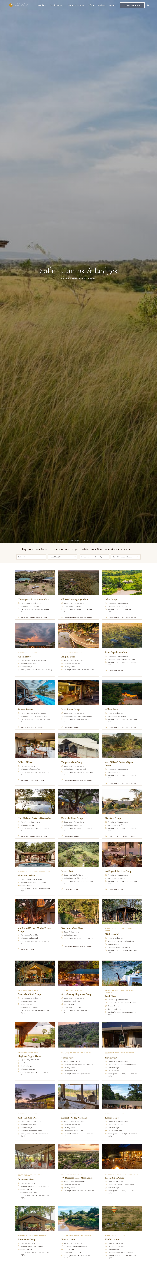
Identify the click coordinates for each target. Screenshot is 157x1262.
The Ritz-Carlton (26, 875)
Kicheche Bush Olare (28, 1117)
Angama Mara (68, 656)
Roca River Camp (26, 1239)
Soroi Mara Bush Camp (29, 994)
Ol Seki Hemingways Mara (74, 599)
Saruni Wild (111, 1057)
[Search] (148, 5)
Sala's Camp (111, 599)
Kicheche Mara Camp (72, 818)
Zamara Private (25, 709)
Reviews (101, 5)
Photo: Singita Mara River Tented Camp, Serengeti (78, 540)
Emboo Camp (68, 1239)
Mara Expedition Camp (116, 652)
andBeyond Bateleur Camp (118, 871)
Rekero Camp (112, 1117)
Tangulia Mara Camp (71, 762)
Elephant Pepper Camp (29, 1056)
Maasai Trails (67, 871)
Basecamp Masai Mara (72, 928)
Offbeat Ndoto (25, 762)
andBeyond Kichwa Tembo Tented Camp (34, 930)
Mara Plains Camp (70, 709)
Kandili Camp (112, 1239)
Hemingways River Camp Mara (33, 599)
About (112, 5)
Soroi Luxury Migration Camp (76, 994)
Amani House (24, 656)
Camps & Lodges (76, 5)
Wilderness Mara (113, 934)
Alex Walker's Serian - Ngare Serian (119, 764)
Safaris (41, 5)
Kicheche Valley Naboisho (74, 1117)
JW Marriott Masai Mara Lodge (77, 1177)
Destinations (56, 5)
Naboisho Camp (113, 818)
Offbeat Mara (111, 709)
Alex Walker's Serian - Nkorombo (34, 818)
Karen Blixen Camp (114, 1177)
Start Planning (132, 5)
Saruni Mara (67, 1057)
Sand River (110, 995)
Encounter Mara (26, 1179)
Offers (91, 5)
